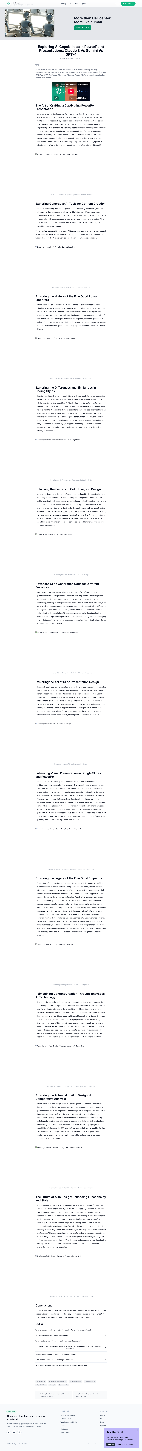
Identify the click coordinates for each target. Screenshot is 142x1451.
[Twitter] (8, 1432)
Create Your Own (82, 28)
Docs (76, 4)
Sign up (111, 1444)
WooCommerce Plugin (68, 1422)
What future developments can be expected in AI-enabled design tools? (61, 1365)
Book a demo (127, 3)
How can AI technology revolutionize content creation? (55, 1354)
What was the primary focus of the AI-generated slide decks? (57, 1341)
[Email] (19, 1432)
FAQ (70, 4)
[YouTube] (14, 1432)
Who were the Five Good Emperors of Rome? (51, 1335)
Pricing (63, 4)
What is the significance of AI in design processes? (54, 1360)
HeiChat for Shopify (67, 1415)
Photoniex (64, 1429)
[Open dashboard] (117, 4)
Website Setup (65, 1419)
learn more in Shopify (125, 1444)
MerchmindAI (65, 1432)
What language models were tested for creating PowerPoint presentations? (63, 1330)
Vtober (62, 1426)
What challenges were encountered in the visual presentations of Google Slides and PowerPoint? (70, 1347)
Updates (84, 4)
